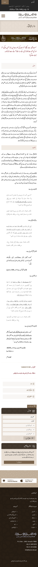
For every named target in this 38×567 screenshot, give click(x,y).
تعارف (33, 515)
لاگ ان (32, 2)
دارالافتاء (33, 518)
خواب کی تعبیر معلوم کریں (11, 515)
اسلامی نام (33, 527)
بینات (34, 521)
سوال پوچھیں (20, 462)
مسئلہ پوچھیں (14, 512)
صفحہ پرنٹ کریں (31, 406)
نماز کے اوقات (13, 521)
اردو (5, 2)
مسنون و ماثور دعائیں (12, 518)
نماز (31, 384)
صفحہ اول (33, 512)
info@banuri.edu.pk (31, 550)
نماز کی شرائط (29, 390)
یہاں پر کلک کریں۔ (33, 501)
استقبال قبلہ (29, 396)
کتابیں (34, 524)
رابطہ (15, 524)
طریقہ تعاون (14, 527)
